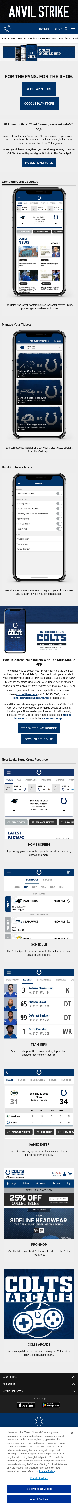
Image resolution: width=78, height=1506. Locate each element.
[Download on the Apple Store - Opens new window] (26, 1405)
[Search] (66, 28)
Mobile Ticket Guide (39, 162)
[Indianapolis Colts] (39, 1422)
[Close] (72, 1433)
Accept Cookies (39, 1499)
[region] (39, 1466)
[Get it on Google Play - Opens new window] (51, 1406)
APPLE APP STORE (39, 89)
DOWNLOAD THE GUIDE (39, 739)
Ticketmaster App (52, 718)
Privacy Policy (47, 1471)
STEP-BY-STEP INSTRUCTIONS (39, 728)
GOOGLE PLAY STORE (39, 103)
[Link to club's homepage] (7, 27)
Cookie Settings (39, 1478)
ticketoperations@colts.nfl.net (31, 697)
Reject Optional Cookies (39, 1488)
